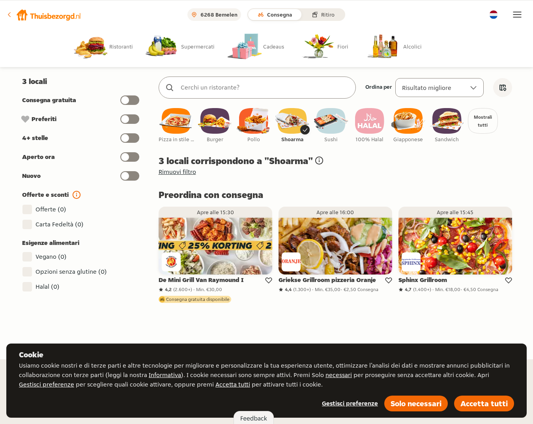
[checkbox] (176, 125)
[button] (43, 14)
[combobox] (265, 87)
